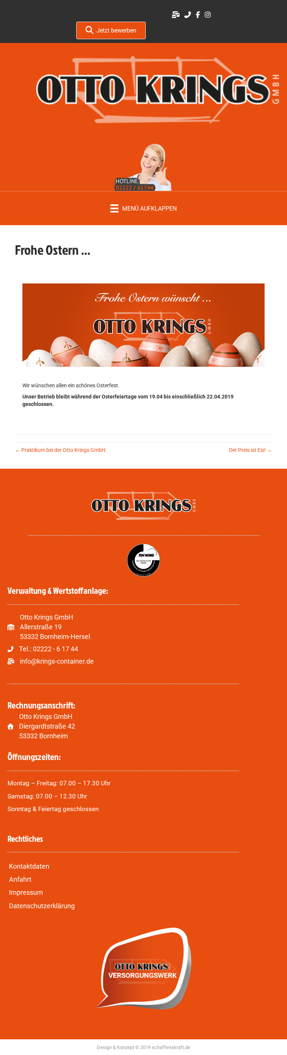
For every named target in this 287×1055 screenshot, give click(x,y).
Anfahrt (20, 879)
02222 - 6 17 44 (55, 649)
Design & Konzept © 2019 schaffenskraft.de (143, 1047)
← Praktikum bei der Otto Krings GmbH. (61, 450)
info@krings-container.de (57, 661)
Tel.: (26, 649)
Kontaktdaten (29, 866)
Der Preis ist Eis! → (250, 450)
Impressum (26, 892)
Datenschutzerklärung (42, 906)
